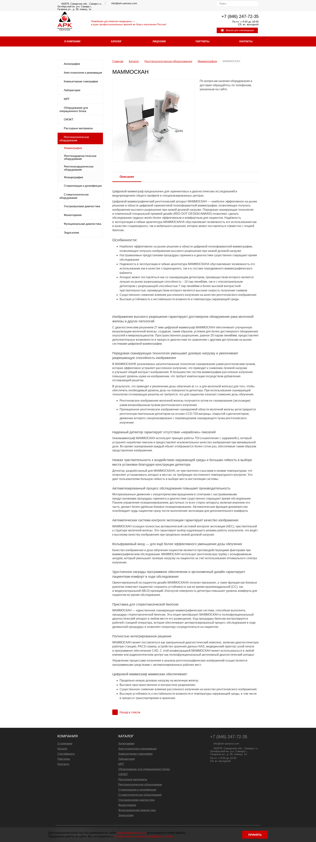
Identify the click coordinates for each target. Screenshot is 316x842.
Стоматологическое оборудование (74, 196)
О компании (72, 41)
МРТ (66, 99)
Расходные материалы (78, 128)
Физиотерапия (73, 215)
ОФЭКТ (68, 119)
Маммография (73, 148)
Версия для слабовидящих (240, 30)
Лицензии (159, 41)
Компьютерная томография (81, 81)
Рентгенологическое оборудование (74, 139)
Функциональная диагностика (82, 223)
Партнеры (202, 41)
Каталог (116, 41)
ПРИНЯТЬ (255, 834)
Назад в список (130, 712)
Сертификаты (66, 753)
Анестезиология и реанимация (83, 72)
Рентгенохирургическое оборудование (78, 168)
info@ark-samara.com (124, 3)
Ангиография (72, 63)
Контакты (246, 41)
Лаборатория (72, 90)
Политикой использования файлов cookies (144, 836)
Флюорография (73, 177)
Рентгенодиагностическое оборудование (80, 157)
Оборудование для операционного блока (73, 109)
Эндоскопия (71, 232)
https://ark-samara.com (131, 832)
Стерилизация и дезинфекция (83, 185)
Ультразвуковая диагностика (82, 206)
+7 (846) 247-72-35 (240, 16)
